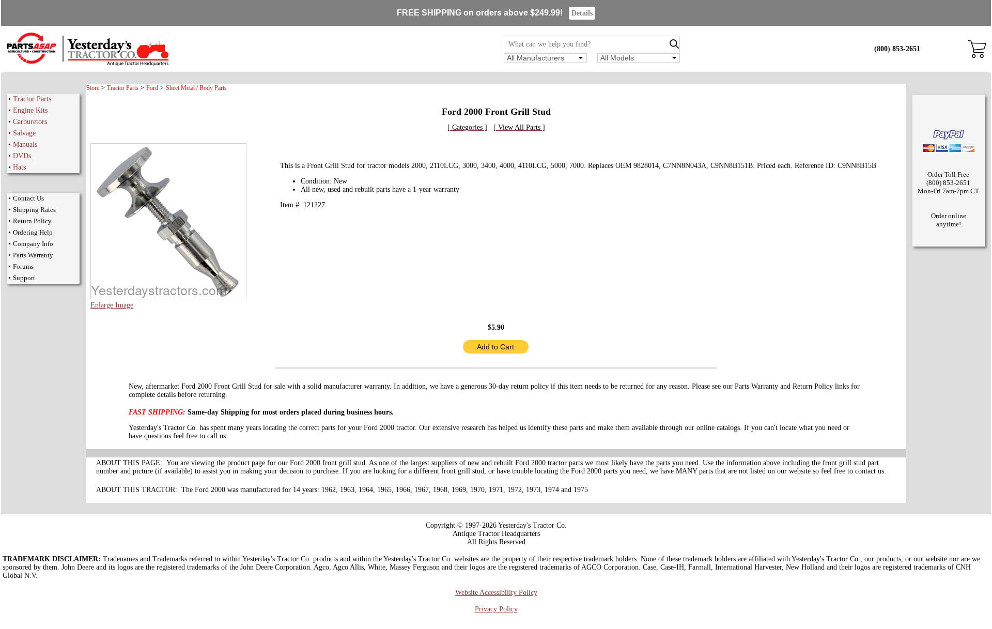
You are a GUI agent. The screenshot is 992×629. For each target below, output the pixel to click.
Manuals (25, 144)
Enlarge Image (111, 305)
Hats (19, 167)
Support (24, 278)
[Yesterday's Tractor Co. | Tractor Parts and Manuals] (87, 64)
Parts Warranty (33, 255)
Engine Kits (30, 110)
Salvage (24, 133)
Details (582, 13)
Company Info (33, 244)
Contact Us (28, 198)
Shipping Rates (34, 209)
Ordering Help (33, 232)
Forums (23, 266)
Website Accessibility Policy (496, 592)
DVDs (22, 156)
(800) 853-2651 (897, 49)
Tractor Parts (32, 99)
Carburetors (30, 122)
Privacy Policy (496, 609)
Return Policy (32, 221)
